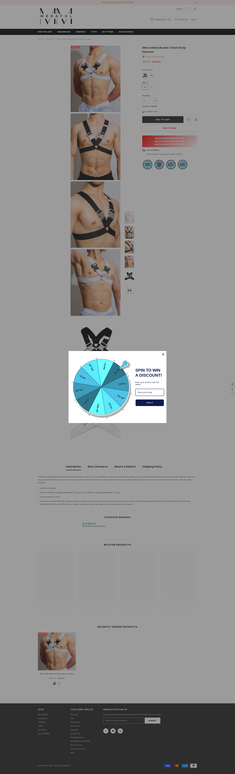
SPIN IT (149, 403)
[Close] (163, 354)
